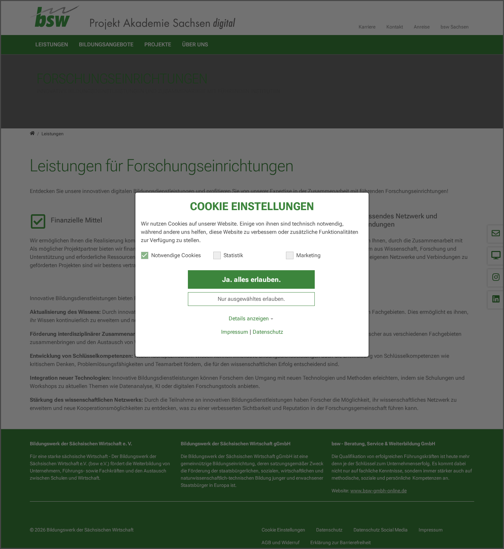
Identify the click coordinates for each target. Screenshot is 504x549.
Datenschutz (268, 332)
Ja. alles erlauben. (251, 279)
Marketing (308, 255)
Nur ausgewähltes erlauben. (251, 299)
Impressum (234, 332)
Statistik (233, 255)
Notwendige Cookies (176, 255)
